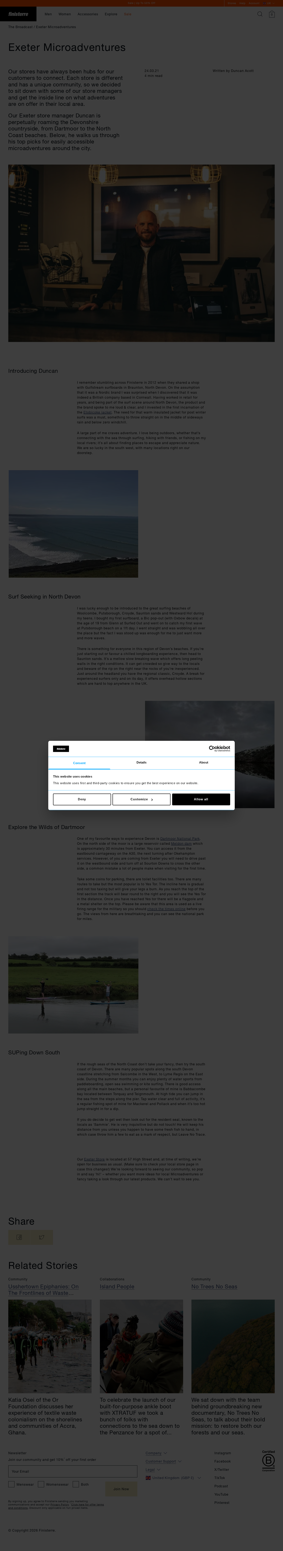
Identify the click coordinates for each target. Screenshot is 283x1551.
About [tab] (203, 762)
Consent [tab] (79, 763)
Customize (139, 799)
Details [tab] (142, 762)
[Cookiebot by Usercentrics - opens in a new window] (212, 749)
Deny (82, 799)
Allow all (201, 799)
